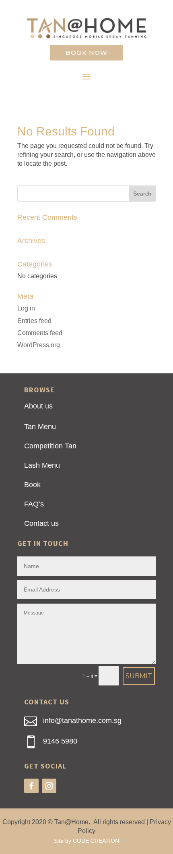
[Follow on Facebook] (31, 786)
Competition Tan (50, 446)
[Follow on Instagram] (49, 786)
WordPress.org (38, 345)
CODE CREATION (96, 840)
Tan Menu (40, 427)
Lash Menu (42, 465)
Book (32, 485)
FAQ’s (34, 504)
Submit (139, 676)
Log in (26, 308)
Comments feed (39, 332)
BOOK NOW (86, 52)
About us (38, 406)
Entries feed (34, 320)
